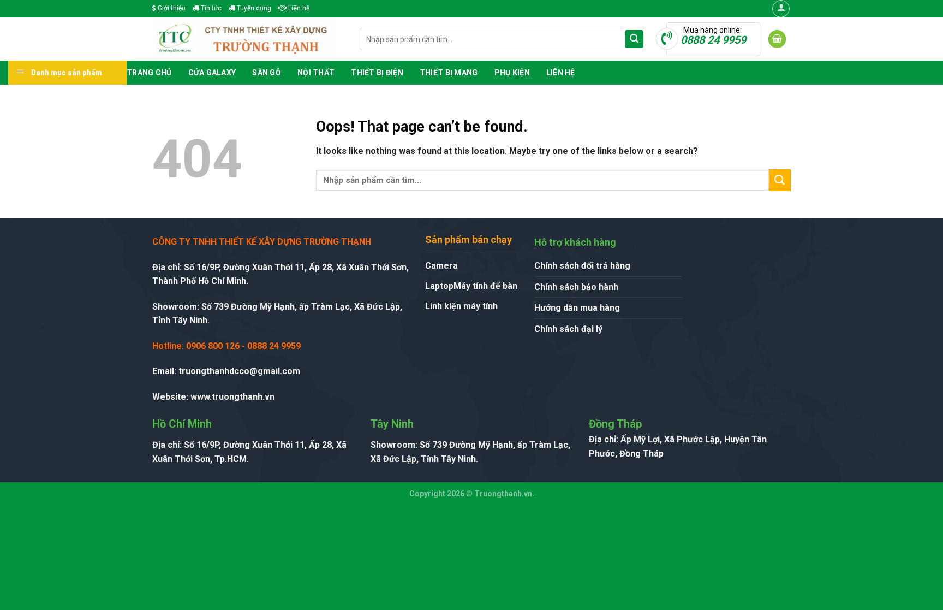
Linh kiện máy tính (461, 306)
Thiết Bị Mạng (449, 72)
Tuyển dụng (253, 8)
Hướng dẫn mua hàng (577, 308)
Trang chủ (149, 72)
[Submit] (634, 39)
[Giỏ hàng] (777, 39)
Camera (441, 265)
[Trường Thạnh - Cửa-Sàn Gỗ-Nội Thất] (247, 39)
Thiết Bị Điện (377, 72)
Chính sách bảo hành (576, 287)
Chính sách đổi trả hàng (582, 265)
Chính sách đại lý (568, 329)
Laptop (439, 286)
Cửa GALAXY (212, 72)
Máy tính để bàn (485, 286)
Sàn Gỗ (266, 72)
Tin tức (210, 8)
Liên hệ (298, 8)
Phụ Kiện (512, 72)
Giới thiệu (171, 8)
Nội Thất (316, 72)
